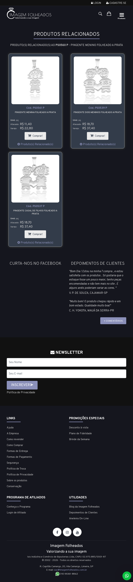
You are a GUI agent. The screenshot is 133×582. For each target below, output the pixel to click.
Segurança (13, 463)
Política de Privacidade (21, 392)
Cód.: (35, 108)
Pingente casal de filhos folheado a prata (35, 212)
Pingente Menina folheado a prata (35, 112)
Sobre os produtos (17, 480)
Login (97, 3)
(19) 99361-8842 (69, 573)
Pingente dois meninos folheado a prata (98, 112)
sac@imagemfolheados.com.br (70, 570)
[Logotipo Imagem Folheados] (35, 13)
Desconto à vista (78, 427)
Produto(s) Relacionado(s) (36, 144)
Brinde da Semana (79, 439)
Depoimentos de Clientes (83, 512)
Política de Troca (16, 469)
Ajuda (10, 427)
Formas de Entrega (17, 451)
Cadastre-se (117, 3)
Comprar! (39, 135)
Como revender (15, 439)
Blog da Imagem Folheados (84, 507)
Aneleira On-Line (79, 518)
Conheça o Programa (18, 507)
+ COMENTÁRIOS (113, 321)
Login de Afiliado (16, 512)
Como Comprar (15, 445)
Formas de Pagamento (19, 457)
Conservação (14, 486)
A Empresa (13, 433)
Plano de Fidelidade (80, 433)
